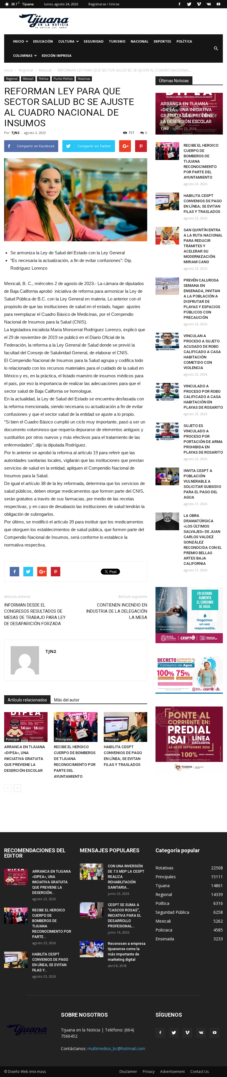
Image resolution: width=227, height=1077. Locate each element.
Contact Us (199, 1071)
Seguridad (93, 41)
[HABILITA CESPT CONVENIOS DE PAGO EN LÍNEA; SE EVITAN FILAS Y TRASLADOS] (125, 727)
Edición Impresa (57, 55)
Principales (64, 739)
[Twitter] (189, 4)
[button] (216, 48)
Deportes (162, 41)
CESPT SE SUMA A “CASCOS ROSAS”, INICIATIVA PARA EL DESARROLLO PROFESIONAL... (124, 915)
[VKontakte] (208, 4)
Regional (12, 79)
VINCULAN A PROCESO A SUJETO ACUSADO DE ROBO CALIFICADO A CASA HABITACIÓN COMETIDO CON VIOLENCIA (202, 352)
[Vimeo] (198, 4)
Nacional (139, 41)
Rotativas (84, 79)
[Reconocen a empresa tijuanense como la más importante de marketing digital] (91, 949)
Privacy (149, 1071)
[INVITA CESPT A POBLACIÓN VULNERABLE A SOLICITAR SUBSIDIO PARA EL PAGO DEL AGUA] (167, 476)
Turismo (117, 41)
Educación (43, 41)
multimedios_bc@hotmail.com (116, 1048)
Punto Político (63, 79)
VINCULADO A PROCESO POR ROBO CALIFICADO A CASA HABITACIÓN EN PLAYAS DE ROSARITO (203, 397)
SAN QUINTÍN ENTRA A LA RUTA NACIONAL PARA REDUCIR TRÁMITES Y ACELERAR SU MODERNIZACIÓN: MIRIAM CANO (203, 246)
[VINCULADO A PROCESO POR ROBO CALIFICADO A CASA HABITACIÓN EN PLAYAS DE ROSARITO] (167, 392)
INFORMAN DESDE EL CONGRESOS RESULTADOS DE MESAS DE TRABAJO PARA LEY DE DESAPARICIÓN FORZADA (35, 614)
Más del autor (67, 700)
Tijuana (162, 885)
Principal (12, 739)
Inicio (18, 41)
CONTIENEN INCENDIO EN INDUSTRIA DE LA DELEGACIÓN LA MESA (116, 611)
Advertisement (172, 1071)
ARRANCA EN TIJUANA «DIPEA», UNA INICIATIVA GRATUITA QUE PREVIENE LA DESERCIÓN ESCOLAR (24, 759)
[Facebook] (179, 4)
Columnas (23, 55)
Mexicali (28, 79)
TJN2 (15, 132)
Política (184, 41)
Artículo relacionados (27, 700)
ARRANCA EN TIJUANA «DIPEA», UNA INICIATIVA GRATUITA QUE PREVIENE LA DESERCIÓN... (51, 882)
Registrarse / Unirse (103, 4)
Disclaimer (128, 1071)
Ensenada (164, 939)
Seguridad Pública (172, 912)
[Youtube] (218, 4)
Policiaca (163, 930)
